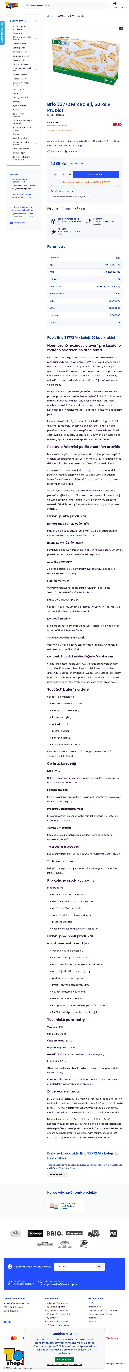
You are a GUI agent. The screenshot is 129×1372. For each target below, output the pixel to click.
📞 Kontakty (52, 1318)
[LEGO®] (113, 1233)
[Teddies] (64, 1244)
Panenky (16, 101)
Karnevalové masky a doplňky (22, 84)
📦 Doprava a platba (56, 1307)
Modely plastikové (20, 97)
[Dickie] (94, 1233)
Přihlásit (99, 1267)
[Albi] (16, 1233)
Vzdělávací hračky (21, 149)
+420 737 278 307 (24, 1284)
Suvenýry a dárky (20, 138)
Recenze (92, 1321)
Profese (16, 110)
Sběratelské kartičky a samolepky (22, 122)
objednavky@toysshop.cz (60, 1284)
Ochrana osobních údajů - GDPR (103, 1310)
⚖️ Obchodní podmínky (57, 1310)
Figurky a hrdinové (21, 60)
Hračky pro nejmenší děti (22, 69)
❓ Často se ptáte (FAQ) (58, 1325)
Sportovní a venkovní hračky (22, 128)
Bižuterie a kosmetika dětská (22, 38)
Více (77, 145)
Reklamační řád (95, 1307)
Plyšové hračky (19, 106)
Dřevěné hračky (20, 52)
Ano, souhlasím (64, 1359)
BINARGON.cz (119, 1363)
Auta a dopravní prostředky (20, 27)
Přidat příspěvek (58, 1174)
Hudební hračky (19, 79)
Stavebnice (18, 134)
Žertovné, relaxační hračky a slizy (21, 158)
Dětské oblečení (20, 44)
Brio (118, 257)
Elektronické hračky (21, 56)
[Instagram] (9, 1322)
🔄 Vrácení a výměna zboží (59, 1314)
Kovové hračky (19, 89)
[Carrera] (74, 1233)
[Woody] (84, 1244)
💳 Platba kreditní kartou (58, 1321)
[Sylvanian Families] (45, 1244)
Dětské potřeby (19, 48)
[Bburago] (35, 1233)
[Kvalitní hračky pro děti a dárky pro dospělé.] (48, 16)
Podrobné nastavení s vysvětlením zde (64, 1365)
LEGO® (15, 93)
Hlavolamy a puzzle (21, 64)
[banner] (11, 5)
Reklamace (94, 1318)
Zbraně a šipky (19, 153)
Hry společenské (20, 75)
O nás (91, 1303)
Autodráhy (17, 33)
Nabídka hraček (18, 21)
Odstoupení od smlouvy (57, 1303)
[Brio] (118, 126)
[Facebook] (5, 1322)
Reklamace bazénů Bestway (101, 1314)
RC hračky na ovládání (18, 115)
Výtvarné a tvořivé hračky (21, 143)
